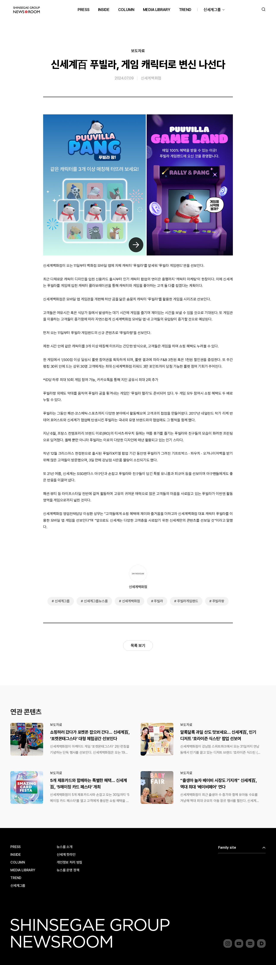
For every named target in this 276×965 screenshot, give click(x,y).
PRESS (83, 9)
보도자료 (138, 51)
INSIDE (104, 9)
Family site (227, 847)
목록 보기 (138, 645)
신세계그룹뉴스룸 (96, 601)
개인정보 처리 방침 (69, 862)
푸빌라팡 (218, 601)
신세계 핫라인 (66, 854)
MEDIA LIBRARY (156, 9)
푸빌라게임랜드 (187, 601)
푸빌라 (158, 601)
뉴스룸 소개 (64, 847)
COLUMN (126, 9)
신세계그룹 (212, 9)
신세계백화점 (151, 78)
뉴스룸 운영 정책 (68, 870)
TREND (185, 9)
